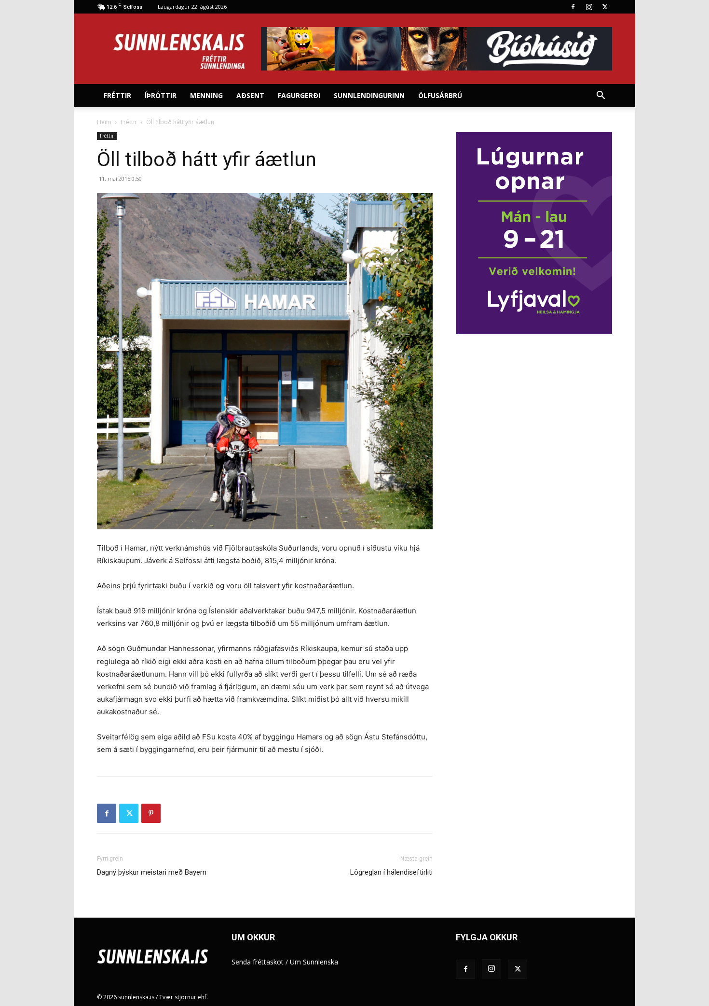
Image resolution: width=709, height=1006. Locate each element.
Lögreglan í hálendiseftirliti (391, 872)
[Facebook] (573, 7)
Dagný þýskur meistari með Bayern (151, 872)
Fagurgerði (299, 95)
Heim (104, 122)
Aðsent (250, 95)
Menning (206, 95)
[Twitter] (605, 7)
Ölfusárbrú (440, 95)
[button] (600, 96)
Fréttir (117, 95)
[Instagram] (589, 7)
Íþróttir (161, 95)
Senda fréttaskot (258, 961)
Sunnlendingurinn (369, 95)
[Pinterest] (151, 813)
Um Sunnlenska (314, 961)
